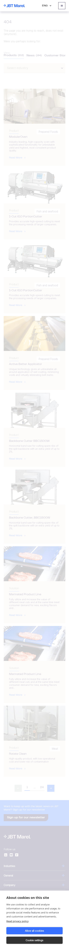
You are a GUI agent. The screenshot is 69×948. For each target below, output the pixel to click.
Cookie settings (34, 940)
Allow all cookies (34, 930)
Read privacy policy (17, 921)
